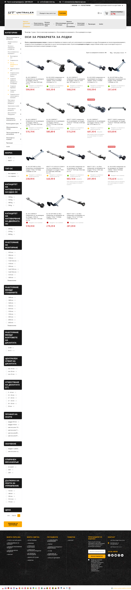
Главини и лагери (13, 91)
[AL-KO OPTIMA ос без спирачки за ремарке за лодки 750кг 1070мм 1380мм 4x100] (35, 155)
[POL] (2, 588)
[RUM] (27, 588)
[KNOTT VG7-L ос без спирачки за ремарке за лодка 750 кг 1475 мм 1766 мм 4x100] (76, 202)
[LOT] (58, 588)
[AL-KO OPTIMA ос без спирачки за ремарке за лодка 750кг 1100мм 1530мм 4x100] (55, 202)
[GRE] (66, 588)
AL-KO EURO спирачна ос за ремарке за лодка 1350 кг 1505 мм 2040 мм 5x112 (76, 169)
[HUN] (69, 588)
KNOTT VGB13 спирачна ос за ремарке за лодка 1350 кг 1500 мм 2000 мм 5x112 (117, 122)
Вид (111, 53)
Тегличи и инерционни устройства (11, 47)
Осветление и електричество (39, 24)
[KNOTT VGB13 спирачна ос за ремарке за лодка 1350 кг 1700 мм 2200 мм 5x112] (76, 108)
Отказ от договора (54, 557)
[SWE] (41, 588)
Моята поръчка (14, 537)
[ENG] (11, 588)
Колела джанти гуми (47, 24)
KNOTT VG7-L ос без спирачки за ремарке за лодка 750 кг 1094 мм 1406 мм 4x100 (96, 169)
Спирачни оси (14, 60)
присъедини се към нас (95, 538)
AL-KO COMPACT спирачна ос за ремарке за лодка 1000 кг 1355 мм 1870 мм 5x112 (76, 80)
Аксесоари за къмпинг (81, 24)
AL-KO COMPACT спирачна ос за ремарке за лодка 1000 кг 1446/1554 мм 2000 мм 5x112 (35, 123)
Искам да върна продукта (12, 551)
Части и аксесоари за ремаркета (26, 24)
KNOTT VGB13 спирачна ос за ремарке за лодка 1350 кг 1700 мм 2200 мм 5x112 (76, 122)
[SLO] (44, 588)
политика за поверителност (52, 554)
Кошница (31, 543)
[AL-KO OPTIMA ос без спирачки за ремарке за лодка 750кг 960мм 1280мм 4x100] (117, 66)
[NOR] (30, 588)
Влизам (74, 5)
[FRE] (5, 588)
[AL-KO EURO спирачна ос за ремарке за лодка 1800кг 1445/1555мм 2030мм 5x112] (55, 66)
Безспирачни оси (14, 57)
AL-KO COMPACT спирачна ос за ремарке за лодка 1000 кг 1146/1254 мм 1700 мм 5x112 (35, 217)
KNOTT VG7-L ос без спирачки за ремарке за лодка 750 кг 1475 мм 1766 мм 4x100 (76, 216)
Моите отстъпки (33, 557)
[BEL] (47, 588)
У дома (33, 32)
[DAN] (25, 588)
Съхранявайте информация (52, 541)
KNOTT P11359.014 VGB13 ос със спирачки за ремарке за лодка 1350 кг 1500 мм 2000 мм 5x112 (55, 170)
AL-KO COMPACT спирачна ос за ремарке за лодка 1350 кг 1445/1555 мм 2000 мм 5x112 (35, 81)
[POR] (52, 588)
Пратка (50, 544)
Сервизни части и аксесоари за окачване (14, 96)
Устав (50, 551)
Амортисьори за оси (14, 69)
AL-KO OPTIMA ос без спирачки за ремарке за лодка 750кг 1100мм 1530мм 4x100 (55, 216)
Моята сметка (33, 537)
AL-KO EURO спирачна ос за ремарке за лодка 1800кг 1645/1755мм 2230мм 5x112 (96, 80)
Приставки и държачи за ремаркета (11, 101)
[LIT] (55, 588)
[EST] (61, 588)
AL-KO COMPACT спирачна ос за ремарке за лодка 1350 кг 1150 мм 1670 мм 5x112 (96, 122)
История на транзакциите (31, 554)
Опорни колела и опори (12, 42)
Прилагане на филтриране (13, 524)
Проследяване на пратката (13, 543)
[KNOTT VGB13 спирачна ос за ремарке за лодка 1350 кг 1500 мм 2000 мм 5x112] (117, 108)
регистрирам (85, 5)
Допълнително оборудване (12, 113)
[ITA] (22, 588)
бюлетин (31, 560)
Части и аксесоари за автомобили (70, 24)
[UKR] (33, 588)
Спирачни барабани (13, 87)
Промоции (91, 24)
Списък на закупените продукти (34, 550)
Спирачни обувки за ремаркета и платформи (13, 81)
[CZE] (16, 588)
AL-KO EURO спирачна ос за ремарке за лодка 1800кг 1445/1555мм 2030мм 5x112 (55, 80)
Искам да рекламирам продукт (14, 547)
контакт (10, 554)
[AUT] (39, 588)
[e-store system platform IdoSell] (121, 588)
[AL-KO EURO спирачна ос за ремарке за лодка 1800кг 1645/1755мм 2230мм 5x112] (96, 66)
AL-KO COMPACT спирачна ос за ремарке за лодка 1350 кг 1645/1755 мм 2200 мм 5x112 (55, 123)
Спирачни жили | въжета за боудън (14, 74)
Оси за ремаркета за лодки (14, 64)
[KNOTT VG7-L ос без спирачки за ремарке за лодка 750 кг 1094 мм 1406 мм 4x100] (96, 155)
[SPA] (19, 588)
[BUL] (64, 588)
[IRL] (36, 588)
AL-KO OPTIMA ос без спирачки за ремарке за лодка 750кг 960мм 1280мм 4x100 (117, 80)
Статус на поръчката (14, 540)
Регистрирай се (97, 556)
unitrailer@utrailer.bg (47, 2)
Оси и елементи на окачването (13, 52)
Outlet (101, 24)
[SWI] (50, 588)
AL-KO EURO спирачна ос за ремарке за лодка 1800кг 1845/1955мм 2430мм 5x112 (117, 169)
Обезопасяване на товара (61, 24)
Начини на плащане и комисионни (54, 547)
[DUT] (14, 588)
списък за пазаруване (31, 546)
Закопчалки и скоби (13, 106)
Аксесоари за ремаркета (11, 109)
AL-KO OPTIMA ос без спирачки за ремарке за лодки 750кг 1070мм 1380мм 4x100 (35, 169)
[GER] (8, 588)
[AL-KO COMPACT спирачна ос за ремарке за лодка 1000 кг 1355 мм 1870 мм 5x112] (76, 66)
